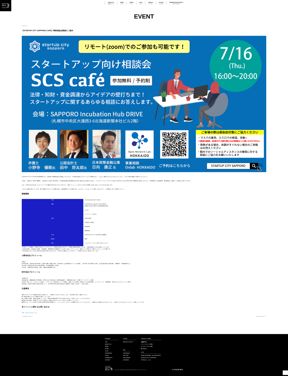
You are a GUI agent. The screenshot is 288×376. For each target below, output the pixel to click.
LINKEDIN (126, 359)
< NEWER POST (27, 316)
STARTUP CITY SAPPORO (148, 357)
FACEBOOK (126, 353)
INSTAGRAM (126, 357)
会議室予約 (144, 342)
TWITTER (125, 355)
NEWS (122, 3)
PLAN (140, 3)
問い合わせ (144, 348)
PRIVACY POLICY (128, 342)
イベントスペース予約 (147, 344)
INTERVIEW (108, 353)
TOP (106, 342)
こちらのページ (89, 243)
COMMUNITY (108, 357)
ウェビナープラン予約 (147, 346)
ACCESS (161, 3)
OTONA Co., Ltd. (146, 359)
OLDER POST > (261, 316)
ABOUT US (111, 3)
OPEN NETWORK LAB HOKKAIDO (151, 355)
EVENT (131, 3)
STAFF (107, 355)
